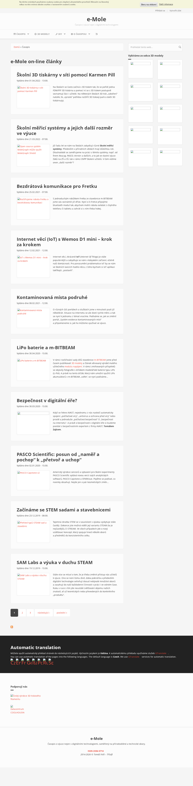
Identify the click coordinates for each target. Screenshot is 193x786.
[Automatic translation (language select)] (97, 34)
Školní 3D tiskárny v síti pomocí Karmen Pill (66, 75)
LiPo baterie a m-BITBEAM (46, 347)
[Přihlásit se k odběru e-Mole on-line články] (12, 627)
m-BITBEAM (100, 359)
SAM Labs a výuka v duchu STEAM (55, 562)
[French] (23, 661)
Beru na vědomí (149, 4)
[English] (18, 661)
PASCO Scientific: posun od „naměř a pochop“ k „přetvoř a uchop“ (58, 457)
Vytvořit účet (175, 10)
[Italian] (34, 661)
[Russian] (45, 661)
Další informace (166, 4)
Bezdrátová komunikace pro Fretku (57, 186)
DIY (57, 35)
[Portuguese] (40, 661)
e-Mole (96, 19)
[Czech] (13, 661)
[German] (29, 661)
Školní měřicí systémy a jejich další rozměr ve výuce (65, 130)
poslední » (62, 612)
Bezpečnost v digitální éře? (47, 400)
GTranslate (161, 653)
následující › (44, 612)
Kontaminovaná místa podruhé (52, 297)
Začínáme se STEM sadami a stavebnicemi (64, 510)
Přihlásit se (160, 10)
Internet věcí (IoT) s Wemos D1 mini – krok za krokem (64, 242)
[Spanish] (51, 661)
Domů (17, 47)
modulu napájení (73, 366)
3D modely (43, 34)
